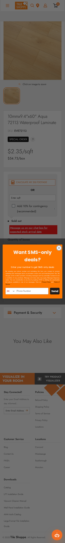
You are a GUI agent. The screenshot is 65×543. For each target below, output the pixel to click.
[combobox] (10, 291)
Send (54, 291)
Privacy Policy (46, 282)
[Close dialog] (59, 248)
